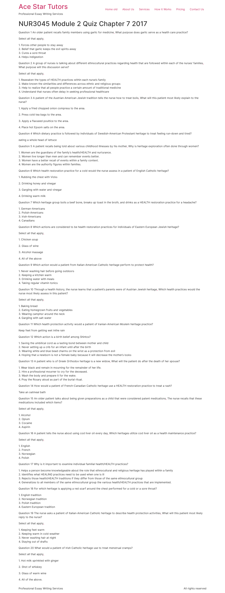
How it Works (163, 9)
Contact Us (197, 9)
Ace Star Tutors (43, 6)
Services (144, 9)
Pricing (180, 9)
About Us (128, 9)
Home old (111, 9)
